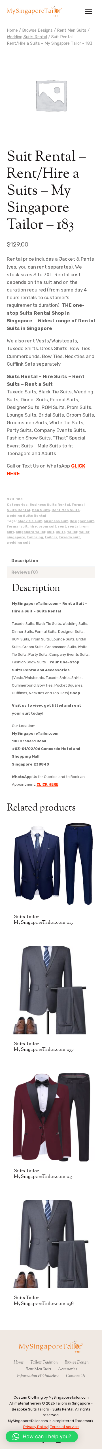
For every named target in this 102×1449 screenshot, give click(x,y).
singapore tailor (30, 532)
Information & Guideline (38, 1376)
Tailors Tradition (44, 1363)
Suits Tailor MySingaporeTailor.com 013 (43, 920)
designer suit (82, 521)
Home (19, 1363)
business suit (56, 521)
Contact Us (75, 1376)
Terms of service (64, 1427)
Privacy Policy (35, 1427)
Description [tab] (24, 560)
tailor (72, 532)
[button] (42, 1436)
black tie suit (30, 521)
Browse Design (77, 1363)
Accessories (67, 1369)
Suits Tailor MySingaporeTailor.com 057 (44, 1047)
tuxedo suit (69, 537)
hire (33, 526)
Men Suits (41, 510)
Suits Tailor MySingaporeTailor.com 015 (43, 1174)
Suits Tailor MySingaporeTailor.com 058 (44, 1300)
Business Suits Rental (49, 505)
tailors (51, 537)
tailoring (35, 537)
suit (50, 532)
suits (60, 532)
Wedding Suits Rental (26, 516)
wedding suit (18, 543)
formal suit (17, 526)
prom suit (47, 526)
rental (74, 526)
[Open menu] (88, 11)
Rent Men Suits (66, 510)
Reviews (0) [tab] (24, 572)
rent (62, 526)
